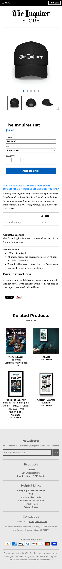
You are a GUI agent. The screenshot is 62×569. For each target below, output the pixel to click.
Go (56, 452)
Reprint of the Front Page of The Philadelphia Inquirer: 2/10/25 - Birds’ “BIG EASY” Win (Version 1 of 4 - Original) (16, 407)
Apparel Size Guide (31, 497)
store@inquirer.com (38, 521)
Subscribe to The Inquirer (31, 500)
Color (9, 138)
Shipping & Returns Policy (31, 490)
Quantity (10, 156)
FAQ (31, 494)
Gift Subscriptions (31, 473)
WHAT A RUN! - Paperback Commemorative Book (15, 359)
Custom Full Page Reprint (46, 401)
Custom (31, 469)
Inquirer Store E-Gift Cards (31, 476)
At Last (46, 356)
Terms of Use (31, 504)
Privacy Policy (31, 507)
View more (31, 320)
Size (7, 147)
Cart (56, 3)
